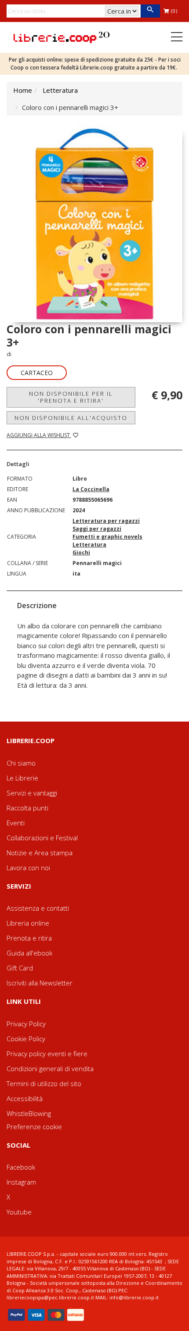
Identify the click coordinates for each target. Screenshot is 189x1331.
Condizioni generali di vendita (50, 1068)
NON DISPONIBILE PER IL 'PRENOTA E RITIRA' (71, 397)
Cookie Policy (26, 1038)
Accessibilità (25, 1098)
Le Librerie (22, 777)
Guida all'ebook (29, 952)
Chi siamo (21, 762)
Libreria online (28, 923)
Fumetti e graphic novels (107, 536)
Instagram (21, 1182)
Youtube (19, 1211)
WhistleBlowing (29, 1113)
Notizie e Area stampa (40, 852)
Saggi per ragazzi (97, 528)
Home (22, 90)
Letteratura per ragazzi (106, 521)
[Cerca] (150, 11)
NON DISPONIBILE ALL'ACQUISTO (71, 418)
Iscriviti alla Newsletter (40, 982)
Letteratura (60, 90)
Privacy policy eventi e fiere (47, 1053)
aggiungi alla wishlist (39, 435)
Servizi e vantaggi (32, 792)
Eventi (16, 822)
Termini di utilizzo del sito (44, 1083)
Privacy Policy (26, 1023)
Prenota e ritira (29, 938)
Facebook (21, 1167)
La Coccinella (91, 489)
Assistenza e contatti (38, 908)
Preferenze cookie (34, 1126)
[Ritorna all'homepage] (61, 36)
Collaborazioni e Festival (42, 837)
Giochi (81, 552)
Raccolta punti (27, 807)
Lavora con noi (28, 867)
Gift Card (20, 967)
